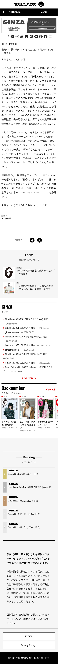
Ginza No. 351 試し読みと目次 (27, 328)
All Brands (15, 12)
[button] (55, 411)
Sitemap (28, 636)
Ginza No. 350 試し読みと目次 (27, 345)
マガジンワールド (29, 4)
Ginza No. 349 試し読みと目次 (27, 362)
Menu (43, 12)
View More (27, 377)
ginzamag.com (41, 28)
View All (50, 389)
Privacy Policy (28, 645)
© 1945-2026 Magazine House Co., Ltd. (29, 658)
